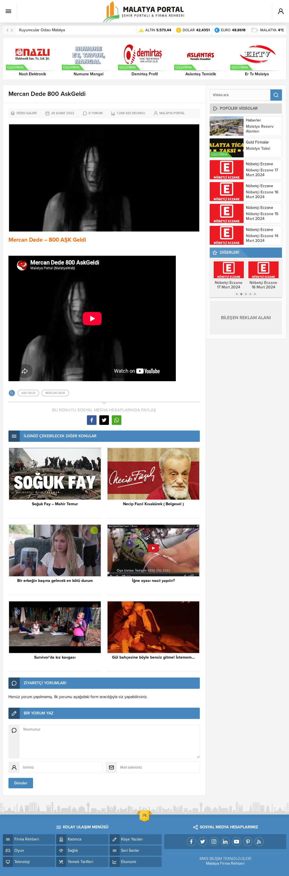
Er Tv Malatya (257, 74)
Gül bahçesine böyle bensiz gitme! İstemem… (153, 657)
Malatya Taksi (258, 148)
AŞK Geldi (28, 393)
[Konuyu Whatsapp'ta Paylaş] (116, 420)
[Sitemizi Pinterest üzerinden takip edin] (248, 841)
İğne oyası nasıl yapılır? (153, 580)
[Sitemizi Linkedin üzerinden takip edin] (225, 841)
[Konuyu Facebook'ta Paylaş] (92, 420)
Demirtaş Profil (145, 74)
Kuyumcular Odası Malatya (42, 30)
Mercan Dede (55, 393)
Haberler (253, 120)
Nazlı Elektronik (32, 74)
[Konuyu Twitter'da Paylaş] (104, 420)
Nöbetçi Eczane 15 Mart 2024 (262, 216)
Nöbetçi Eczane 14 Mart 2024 (262, 238)
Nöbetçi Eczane (259, 164)
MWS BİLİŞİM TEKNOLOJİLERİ (225, 858)
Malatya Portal (172, 113)
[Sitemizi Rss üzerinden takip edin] (259, 841)
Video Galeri (26, 113)
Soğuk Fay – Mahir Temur (55, 504)
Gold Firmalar (257, 142)
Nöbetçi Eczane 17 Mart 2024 (262, 172)
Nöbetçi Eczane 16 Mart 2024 (262, 194)
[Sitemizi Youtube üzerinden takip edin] (236, 841)
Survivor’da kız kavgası (55, 657)
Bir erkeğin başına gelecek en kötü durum (55, 580)
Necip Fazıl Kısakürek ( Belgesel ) (153, 504)
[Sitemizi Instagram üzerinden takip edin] (214, 841)
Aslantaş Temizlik (200, 74)
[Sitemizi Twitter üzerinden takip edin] (202, 841)
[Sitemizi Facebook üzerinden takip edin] (191, 841)
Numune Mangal (88, 74)
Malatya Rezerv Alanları (259, 129)
